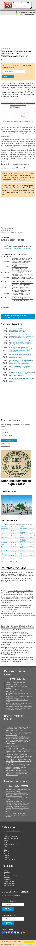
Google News (28, 188)
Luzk (2, 535)
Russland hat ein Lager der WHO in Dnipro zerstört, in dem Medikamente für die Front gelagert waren (22, 278)
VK (3, 192)
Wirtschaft (7, 872)
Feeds (5, 846)
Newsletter (7, 853)
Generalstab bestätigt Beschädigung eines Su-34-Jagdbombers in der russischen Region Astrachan (18, 741)
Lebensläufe (7, 879)
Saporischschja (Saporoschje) (23, 551)
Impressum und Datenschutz (12, 831)
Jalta (21, 558)
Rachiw (2, 530)
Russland (9, 248)
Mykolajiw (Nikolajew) (22, 547)
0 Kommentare (14, 59)
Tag (24, 679)
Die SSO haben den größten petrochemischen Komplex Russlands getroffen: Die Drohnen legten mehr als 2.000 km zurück (22, 269)
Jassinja (21, 530)
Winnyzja (22, 537)
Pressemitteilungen (9, 881)
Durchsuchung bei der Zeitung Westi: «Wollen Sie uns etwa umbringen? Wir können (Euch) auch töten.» (17, 794)
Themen (6, 857)
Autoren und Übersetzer (11, 844)
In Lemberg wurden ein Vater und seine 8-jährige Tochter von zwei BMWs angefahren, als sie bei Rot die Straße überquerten (22, 374)
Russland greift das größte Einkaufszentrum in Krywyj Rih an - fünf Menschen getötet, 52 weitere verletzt (18, 761)
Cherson (3, 549)
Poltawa (2, 544)
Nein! (6, 432)
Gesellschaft (7, 874)
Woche (19, 679)
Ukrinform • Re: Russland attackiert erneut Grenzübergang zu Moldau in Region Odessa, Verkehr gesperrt (16, 607)
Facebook (17, 188)
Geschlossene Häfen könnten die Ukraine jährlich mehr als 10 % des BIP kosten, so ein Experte (21, 368)
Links (5, 850)
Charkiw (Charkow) (24, 549)
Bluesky (9, 188)
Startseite (3, 48)
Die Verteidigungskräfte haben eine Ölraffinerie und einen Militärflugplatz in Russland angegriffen (21, 380)
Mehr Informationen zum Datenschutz (25, 944)
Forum (23, 180)
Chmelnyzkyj (4, 537)
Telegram (14, 190)
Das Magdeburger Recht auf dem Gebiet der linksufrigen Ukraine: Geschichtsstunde (19, 803)
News (9, 932)
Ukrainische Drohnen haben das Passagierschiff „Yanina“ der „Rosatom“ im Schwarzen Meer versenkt (21, 263)
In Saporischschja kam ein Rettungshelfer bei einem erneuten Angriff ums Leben (22, 274)
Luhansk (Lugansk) (5, 555)
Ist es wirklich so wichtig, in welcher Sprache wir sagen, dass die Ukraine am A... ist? (18, 807)
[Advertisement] (18, 30)
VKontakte (11, 240)
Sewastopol (3, 558)
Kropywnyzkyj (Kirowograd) (23, 542)
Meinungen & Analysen (10, 875)
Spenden (6, 855)
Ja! (6, 430)
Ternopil (2, 533)
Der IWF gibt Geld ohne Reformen (16, 682)
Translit (6, 840)
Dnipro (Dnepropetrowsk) (5, 553)
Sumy (21, 544)
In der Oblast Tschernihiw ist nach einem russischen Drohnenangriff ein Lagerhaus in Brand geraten (22, 299)
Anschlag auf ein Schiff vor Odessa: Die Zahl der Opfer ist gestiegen (22, 258)
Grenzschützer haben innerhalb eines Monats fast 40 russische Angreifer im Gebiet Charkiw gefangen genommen (19, 756)
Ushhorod (22, 526)
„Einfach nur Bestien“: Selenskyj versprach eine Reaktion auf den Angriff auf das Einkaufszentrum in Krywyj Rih (22, 330)
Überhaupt (24, 786)
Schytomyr (3, 539)
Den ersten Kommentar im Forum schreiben (15, 316)
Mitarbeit (6, 852)
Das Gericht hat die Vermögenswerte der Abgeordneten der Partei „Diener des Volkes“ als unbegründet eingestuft (22, 356)
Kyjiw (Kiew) (3, 526)
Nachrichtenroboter (9, 883)
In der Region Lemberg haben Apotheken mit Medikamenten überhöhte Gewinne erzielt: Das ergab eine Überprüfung (19, 708)
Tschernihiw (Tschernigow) (23, 540)
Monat (12, 679)
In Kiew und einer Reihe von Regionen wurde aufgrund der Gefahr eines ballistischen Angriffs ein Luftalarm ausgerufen (21, 289)
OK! (29, 942)
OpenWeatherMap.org (11, 559)
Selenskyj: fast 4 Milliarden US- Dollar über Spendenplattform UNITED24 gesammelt (18, 737)
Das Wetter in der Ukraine (11, 838)
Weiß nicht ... (9, 435)
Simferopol (22, 555)
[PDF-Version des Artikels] (19, 240)
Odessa (3, 546)
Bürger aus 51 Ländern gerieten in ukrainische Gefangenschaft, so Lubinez (22, 294)
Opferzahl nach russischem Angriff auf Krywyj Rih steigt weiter (17, 745)
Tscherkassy (4, 542)
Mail (22, 240)
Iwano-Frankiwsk (23, 528)
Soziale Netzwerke (9, 885)
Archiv (5, 842)
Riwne (21, 535)
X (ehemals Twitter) (26, 190)
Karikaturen (7, 848)
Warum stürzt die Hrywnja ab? (14, 684)
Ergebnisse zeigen (5, 443)
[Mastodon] (12, 932)
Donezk (21, 553)
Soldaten (18, 248)
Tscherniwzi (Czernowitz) (22, 533)
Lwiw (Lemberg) (4, 528)
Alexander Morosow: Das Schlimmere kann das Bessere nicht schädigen (18, 704)
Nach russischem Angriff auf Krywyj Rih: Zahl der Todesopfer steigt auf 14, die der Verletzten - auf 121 (19, 733)
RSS (7, 192)
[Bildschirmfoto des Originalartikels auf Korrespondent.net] (18, 110)
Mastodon (5, 190)
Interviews (7, 877)
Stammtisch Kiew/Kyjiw (10, 836)
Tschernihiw (27, 248)
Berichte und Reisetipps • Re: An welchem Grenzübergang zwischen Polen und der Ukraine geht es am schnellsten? (17, 627)
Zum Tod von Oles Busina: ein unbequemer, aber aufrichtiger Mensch (18, 790)
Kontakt (6, 832)
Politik (5, 870)
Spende (15, 175)
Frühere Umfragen (5, 446)
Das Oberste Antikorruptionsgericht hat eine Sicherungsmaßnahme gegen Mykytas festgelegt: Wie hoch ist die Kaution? (21, 362)
